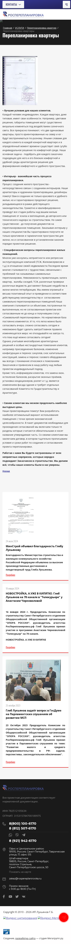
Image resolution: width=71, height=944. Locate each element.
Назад (6, 471)
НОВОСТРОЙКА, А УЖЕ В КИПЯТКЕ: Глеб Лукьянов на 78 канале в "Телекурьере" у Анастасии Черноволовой (34, 597)
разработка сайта (25, 938)
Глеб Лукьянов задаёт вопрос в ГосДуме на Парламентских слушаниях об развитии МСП (33, 714)
